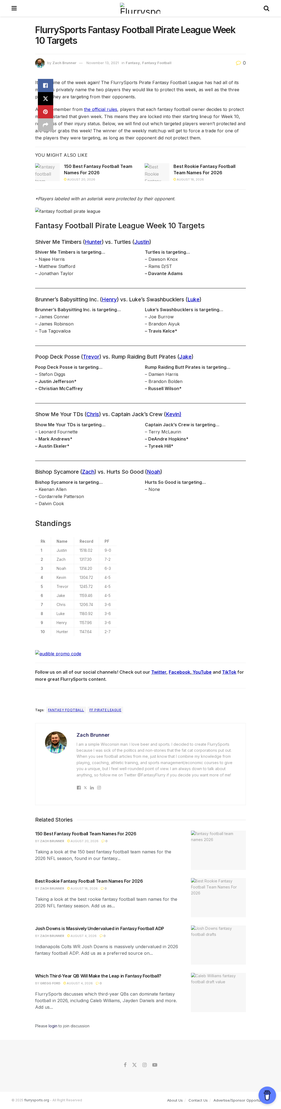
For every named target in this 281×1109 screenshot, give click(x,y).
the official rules (100, 109)
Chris (92, 414)
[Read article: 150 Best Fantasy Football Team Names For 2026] (47, 172)
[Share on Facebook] (45, 85)
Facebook (179, 672)
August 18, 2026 (190, 179)
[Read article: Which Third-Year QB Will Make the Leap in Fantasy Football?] (218, 992)
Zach (88, 471)
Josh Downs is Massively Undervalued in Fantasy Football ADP (99, 928)
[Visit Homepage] (140, 8)
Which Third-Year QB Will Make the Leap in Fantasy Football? (98, 976)
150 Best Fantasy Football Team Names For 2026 (85, 833)
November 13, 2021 (102, 63)
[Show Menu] (14, 8)
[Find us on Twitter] (134, 1065)
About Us (175, 1100)
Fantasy (133, 63)
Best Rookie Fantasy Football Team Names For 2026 (89, 881)
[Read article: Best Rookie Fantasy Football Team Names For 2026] (157, 172)
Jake (185, 356)
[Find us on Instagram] (144, 1065)
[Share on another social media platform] (45, 125)
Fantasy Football (157, 63)
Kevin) (173, 414)
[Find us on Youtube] (154, 1065)
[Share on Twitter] (45, 98)
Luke (193, 299)
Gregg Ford (50, 983)
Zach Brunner (64, 63)
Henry (109, 299)
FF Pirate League (105, 710)
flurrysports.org (36, 1100)
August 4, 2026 (83, 936)
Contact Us (198, 1100)
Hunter (93, 242)
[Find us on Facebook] (125, 1065)
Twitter (158, 672)
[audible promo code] (58, 653)
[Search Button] (266, 8)
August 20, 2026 (80, 179)
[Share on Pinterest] (45, 111)
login (53, 1026)
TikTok (229, 672)
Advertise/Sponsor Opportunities (241, 1100)
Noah (153, 471)
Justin (141, 242)
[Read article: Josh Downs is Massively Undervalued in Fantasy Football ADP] (218, 945)
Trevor (91, 356)
